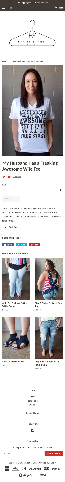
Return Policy (32, 400)
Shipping (32, 404)
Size (4, 184)
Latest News (32, 413)
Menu (9, 7)
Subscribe (53, 453)
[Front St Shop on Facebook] (32, 431)
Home (4, 61)
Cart (61, 8)
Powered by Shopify (47, 462)
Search (33, 396)
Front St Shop (31, 462)
